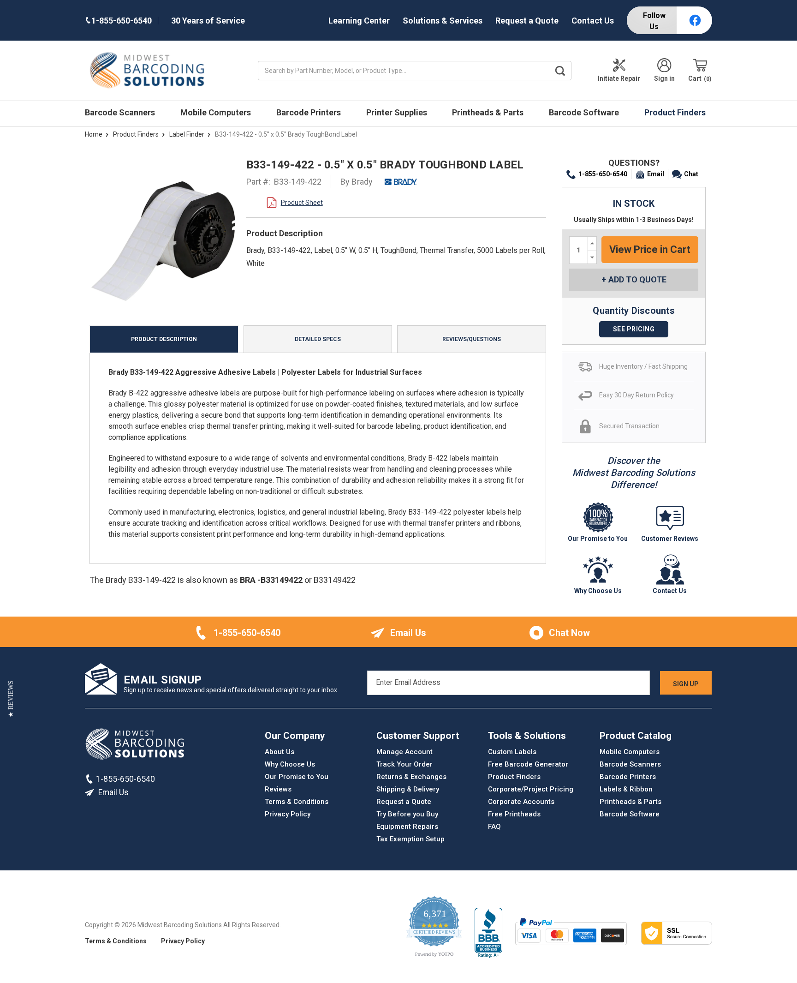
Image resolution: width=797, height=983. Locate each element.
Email (655, 174)
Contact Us (592, 20)
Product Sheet (302, 202)
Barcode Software (585, 112)
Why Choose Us (290, 764)
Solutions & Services (442, 20)
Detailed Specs (318, 339)
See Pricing (634, 329)
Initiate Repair (619, 78)
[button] (11, 699)
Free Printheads (514, 814)
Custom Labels (512, 752)
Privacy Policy (287, 814)
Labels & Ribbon (626, 789)
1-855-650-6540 (602, 174)
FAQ (494, 826)
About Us (279, 752)
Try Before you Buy (407, 814)
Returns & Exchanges (411, 777)
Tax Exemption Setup (410, 839)
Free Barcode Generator (528, 764)
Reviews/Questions (471, 339)
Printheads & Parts (488, 112)
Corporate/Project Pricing (530, 789)
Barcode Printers (309, 112)
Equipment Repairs (407, 826)
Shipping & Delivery (407, 789)
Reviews (278, 789)
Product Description (164, 339)
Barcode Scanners (121, 112)
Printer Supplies (397, 112)
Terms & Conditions (296, 801)
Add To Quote (637, 279)
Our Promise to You (296, 777)
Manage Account (404, 752)
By (356, 181)
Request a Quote (527, 20)
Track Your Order (404, 764)
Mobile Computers (216, 112)
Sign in (664, 78)
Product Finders (676, 112)
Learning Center (359, 20)
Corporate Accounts (521, 801)
